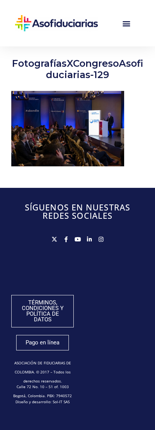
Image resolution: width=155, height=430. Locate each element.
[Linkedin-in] (89, 239)
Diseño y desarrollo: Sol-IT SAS (42, 401)
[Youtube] (78, 239)
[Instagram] (101, 239)
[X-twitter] (54, 239)
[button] (126, 23)
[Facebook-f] (66, 239)
